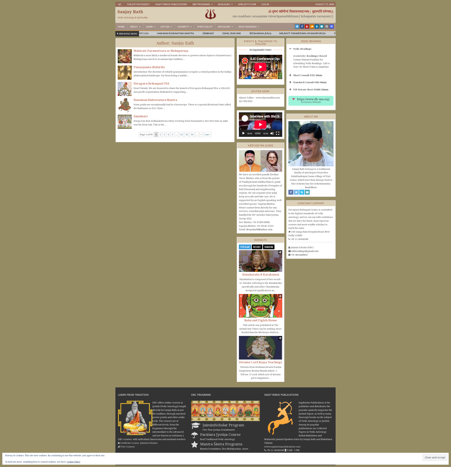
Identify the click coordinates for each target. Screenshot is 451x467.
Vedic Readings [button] (302, 48)
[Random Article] (331, 26)
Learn (149, 26)
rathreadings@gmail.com (305, 251)
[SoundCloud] (312, 26)
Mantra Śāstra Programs (221, 443)
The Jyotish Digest (138, 4)
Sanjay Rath (130, 11)
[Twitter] (297, 26)
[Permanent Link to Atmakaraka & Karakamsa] (260, 261)
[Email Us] (322, 26)
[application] (260, 124)
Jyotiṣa (165, 26)
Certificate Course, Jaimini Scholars (138, 442)
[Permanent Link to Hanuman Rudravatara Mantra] (125, 105)
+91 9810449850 (299, 254)
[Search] (327, 26)
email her (324, 66)
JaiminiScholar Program (223, 424)
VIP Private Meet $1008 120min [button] (310, 89)
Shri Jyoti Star (247, 4)
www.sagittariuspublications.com (282, 446)
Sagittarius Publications (171, 4)
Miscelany (224, 26)
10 (181, 134)
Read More (311, 187)
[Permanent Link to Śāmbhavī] (125, 122)
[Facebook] (302, 26)
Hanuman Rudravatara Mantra (155, 100)
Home (121, 26)
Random (268, 247)
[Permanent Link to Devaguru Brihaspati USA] (125, 89)
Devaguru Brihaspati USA (151, 83)
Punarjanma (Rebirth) (149, 67)
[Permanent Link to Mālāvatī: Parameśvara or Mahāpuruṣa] (125, 56)
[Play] (243, 133)
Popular (245, 247)
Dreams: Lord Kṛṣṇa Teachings (260, 362)
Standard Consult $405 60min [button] (310, 82)
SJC (119, 4)
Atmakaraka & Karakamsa (260, 274)
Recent (257, 247)
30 (192, 134)
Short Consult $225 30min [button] (307, 75)
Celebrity (183, 26)
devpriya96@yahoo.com (259, 229)
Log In (265, 4)
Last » (207, 134)
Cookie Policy (73, 461)
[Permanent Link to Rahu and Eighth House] (260, 306)
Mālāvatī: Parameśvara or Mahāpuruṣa (161, 51)
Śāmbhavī (140, 116)
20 (187, 134)
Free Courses (128, 446)
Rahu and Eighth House (260, 320)
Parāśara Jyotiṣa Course (220, 434)
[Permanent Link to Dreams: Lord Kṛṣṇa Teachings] (260, 347)
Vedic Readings (247, 26)
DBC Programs (201, 4)
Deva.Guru (224, 4)
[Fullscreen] (277, 133)
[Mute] (272, 133)
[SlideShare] (317, 26)
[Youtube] (307, 26)
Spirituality (204, 26)
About (134, 26)
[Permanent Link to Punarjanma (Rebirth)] (125, 73)
